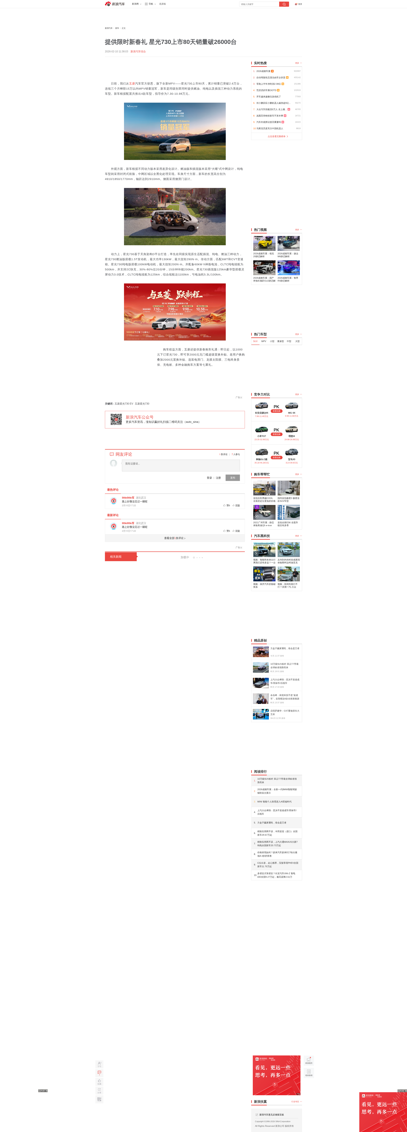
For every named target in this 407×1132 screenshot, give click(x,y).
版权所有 (289, 1126)
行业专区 (296, 1101)
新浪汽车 (115, 4)
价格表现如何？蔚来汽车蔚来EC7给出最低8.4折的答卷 (277, 854)
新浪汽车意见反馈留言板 (271, 1114)
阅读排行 (260, 771)
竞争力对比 (262, 394)
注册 (218, 478)
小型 (272, 341)
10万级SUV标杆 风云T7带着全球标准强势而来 (277, 781)
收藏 (99, 1084)
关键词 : (110, 403)
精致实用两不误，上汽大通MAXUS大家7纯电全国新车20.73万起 (277, 844)
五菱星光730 (142, 403)
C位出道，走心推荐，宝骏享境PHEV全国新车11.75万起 (277, 865)
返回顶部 (309, 1085)
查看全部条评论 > (175, 538)
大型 (297, 341)
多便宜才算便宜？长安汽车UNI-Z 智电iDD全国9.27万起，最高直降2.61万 (276, 875)
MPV (263, 341)
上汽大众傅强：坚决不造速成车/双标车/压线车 (277, 812)
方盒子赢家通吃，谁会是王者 (271, 822)
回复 (237, 505)
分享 (99, 1093)
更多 (298, 63)
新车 (117, 28)
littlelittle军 (128, 497)
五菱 (132, 83)
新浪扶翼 (260, 1101)
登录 (209, 478)
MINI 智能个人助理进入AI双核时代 (274, 801)
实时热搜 (260, 63)
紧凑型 (280, 341)
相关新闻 (115, 556)
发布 (232, 478)
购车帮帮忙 (262, 474)
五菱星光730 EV (124, 403)
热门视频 (260, 229)
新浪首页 (309, 1060)
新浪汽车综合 (138, 51)
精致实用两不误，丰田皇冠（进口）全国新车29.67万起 (277, 833)
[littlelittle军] (113, 500)
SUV (255, 341)
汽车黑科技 (262, 536)
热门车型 (260, 334)
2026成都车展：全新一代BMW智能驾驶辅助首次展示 (277, 791)
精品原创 (260, 640)
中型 (289, 341)
